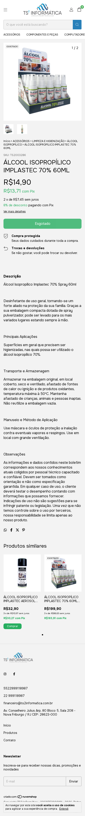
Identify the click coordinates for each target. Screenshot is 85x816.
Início (6, 141)
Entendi (63, 808)
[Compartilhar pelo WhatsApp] (5, 530)
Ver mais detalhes (14, 211)
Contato (9, 740)
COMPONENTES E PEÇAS (42, 34)
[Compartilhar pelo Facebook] (12, 530)
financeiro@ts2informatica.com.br (28, 703)
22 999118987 (14, 696)
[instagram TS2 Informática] (5, 674)
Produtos (10, 733)
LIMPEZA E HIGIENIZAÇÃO (48, 141)
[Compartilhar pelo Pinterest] (23, 530)
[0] (79, 10)
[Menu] (5, 10)
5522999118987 (15, 688)
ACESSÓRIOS (11, 34)
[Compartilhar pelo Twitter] (18, 530)
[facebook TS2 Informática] (14, 674)
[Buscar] (77, 24)
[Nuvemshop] (20, 797)
